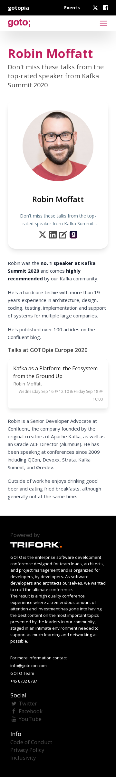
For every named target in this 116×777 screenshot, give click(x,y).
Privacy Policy (27, 749)
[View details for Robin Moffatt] (73, 234)
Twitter (28, 703)
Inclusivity (23, 757)
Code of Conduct (31, 742)
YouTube (30, 719)
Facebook (31, 711)
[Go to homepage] (19, 23)
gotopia (18, 7)
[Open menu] (103, 23)
